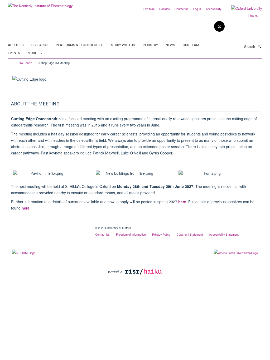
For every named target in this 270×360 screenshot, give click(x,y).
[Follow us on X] (219, 26)
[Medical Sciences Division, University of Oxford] (47, 226)
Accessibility (213, 9)
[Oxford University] (242, 8)
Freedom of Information (131, 234)
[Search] (259, 46)
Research (39, 44)
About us (16, 44)
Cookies (164, 9)
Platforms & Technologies (79, 44)
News (170, 44)
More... (34, 52)
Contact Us (102, 234)
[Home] (12, 63)
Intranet (253, 15)
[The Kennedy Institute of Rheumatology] (40, 3)
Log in (197, 9)
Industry (150, 44)
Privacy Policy (161, 234)
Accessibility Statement (224, 234)
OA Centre (25, 63)
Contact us (182, 9)
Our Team (191, 44)
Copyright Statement (190, 234)
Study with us (123, 44)
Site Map (149, 9)
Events (14, 52)
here (182, 201)
